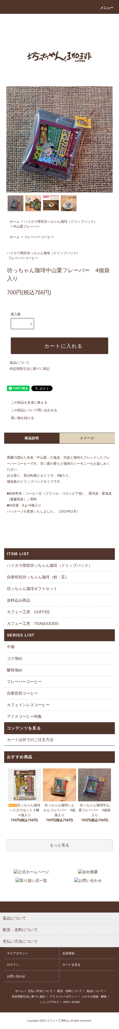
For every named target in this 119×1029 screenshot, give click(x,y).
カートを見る (71, 964)
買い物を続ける (22, 418)
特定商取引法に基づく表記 (30, 369)
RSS (66, 1002)
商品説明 (32, 438)
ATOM (75, 1002)
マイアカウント (17, 953)
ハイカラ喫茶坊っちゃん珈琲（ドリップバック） (60, 222)
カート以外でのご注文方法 (30, 739)
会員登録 (68, 953)
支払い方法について (40, 990)
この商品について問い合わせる (34, 410)
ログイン (13, 964)
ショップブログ (49, 1002)
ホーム (15, 222)
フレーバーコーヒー (39, 237)
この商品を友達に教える (29, 402)
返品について (20, 363)
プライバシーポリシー (63, 996)
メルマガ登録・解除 (94, 996)
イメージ (87, 438)
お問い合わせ (16, 976)
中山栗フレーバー (26, 226)
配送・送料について (69, 990)
